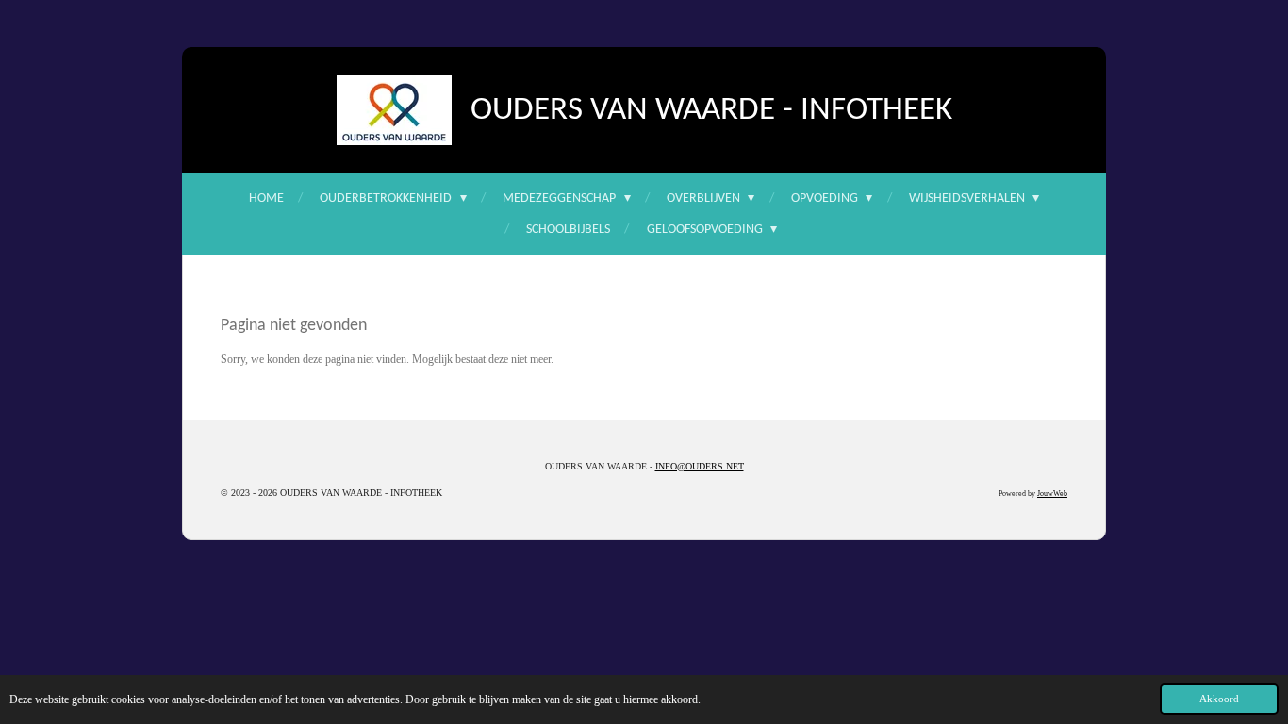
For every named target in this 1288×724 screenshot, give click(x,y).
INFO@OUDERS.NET (699, 466)
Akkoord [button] (1219, 698)
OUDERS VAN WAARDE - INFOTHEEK (711, 110)
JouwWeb (1052, 493)
